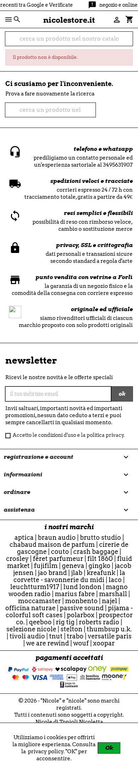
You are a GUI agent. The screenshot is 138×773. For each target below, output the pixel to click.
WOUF (81, 643)
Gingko (99, 565)
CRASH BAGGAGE (95, 551)
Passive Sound (82, 608)
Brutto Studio (100, 537)
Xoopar (104, 643)
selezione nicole (31, 629)
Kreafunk (101, 572)
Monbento (81, 601)
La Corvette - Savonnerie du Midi (69, 576)
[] (130, 42)
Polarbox (80, 615)
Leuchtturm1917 (34, 586)
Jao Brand (52, 572)
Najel (109, 601)
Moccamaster (39, 601)
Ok (109, 747)
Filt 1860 (100, 558)
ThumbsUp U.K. (109, 629)
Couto (60, 551)
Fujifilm (46, 565)
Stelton (71, 629)
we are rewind (47, 643)
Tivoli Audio (27, 636)
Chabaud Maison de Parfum (52, 544)
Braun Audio (57, 537)
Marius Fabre (75, 594)
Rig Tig (65, 622)
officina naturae (30, 608)
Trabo (75, 636)
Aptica (24, 537)
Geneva (73, 565)
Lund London (82, 586)
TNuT (56, 636)
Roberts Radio (99, 622)
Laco (115, 579)
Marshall (113, 594)
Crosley (17, 558)
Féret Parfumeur (58, 558)
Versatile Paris (110, 636)
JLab (76, 572)
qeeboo (40, 622)
